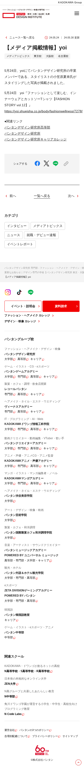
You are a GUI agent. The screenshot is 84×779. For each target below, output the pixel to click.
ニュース (13, 235)
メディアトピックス (48, 226)
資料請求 (61, 306)
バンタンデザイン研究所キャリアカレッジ (35, 139)
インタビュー (17, 226)
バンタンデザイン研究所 (22, 133)
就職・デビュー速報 (41, 235)
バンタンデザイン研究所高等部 (27, 127)
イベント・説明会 (23, 306)
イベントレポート (20, 244)
